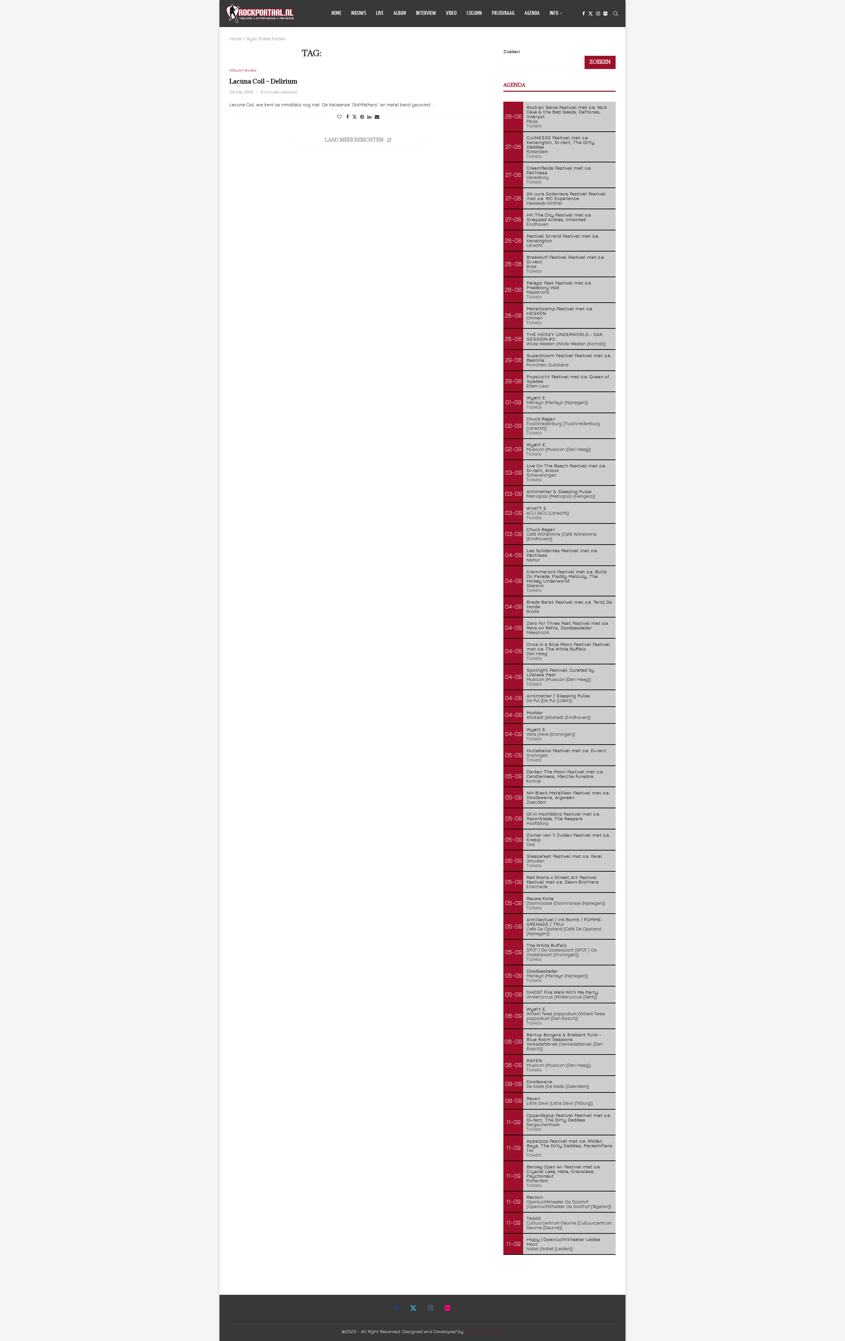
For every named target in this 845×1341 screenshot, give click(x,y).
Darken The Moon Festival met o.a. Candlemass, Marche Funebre (565, 774)
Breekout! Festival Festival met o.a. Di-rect (565, 259)
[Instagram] (598, 13)
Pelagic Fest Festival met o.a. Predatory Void (559, 285)
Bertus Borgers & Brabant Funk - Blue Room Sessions (563, 1037)
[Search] (615, 13)
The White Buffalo (546, 945)
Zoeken (511, 51)
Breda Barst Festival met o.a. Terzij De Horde (569, 604)
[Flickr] (605, 13)
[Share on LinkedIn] (369, 116)
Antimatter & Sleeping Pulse (559, 491)
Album (399, 13)
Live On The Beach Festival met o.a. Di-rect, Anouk (566, 468)
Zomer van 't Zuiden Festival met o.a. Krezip (568, 837)
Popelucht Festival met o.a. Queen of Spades (567, 379)
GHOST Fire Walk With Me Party (562, 992)
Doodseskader (542, 971)
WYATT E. (536, 508)
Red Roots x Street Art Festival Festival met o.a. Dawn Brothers (562, 879)
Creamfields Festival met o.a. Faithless (559, 170)
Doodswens (539, 1081)
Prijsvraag (503, 13)
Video (451, 13)
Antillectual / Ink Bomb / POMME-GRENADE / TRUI (564, 922)
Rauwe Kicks (540, 898)
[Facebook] (583, 13)
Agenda (532, 13)
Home (336, 13)
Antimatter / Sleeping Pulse (558, 695)
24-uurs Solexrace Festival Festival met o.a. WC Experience (566, 196)
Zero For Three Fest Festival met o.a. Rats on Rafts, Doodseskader (567, 625)
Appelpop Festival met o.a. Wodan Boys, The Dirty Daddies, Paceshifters (569, 1143)
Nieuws (358, 13)
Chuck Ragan (540, 418)
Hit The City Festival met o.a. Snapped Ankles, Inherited (559, 217)
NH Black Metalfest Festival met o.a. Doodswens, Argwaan (568, 795)
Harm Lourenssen (484, 1331)
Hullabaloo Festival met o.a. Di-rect (566, 750)
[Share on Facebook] (347, 116)
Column (474, 13)
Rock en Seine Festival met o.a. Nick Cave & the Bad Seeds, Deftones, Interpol (566, 111)
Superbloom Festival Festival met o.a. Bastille (568, 357)
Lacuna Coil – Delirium (263, 81)
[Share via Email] (377, 116)
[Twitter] (590, 13)
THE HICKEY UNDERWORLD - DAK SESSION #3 (564, 336)
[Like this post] (339, 116)
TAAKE (533, 1218)
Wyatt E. (536, 397)
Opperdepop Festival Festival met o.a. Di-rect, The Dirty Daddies (568, 1117)
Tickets (534, 125)
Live (380, 13)
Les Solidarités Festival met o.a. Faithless (562, 553)
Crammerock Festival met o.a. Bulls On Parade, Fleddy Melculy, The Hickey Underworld (566, 576)
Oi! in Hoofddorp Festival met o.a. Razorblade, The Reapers (563, 816)
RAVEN (534, 1060)
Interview (426, 13)
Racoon (534, 1197)
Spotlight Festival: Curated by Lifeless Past (560, 672)
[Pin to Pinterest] (362, 116)
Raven (533, 1098)
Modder (534, 712)
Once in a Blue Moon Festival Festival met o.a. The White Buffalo (568, 646)
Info (554, 13)
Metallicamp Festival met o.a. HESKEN (559, 311)
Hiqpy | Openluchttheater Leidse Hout (563, 1241)
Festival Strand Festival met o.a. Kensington (562, 238)
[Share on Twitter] (354, 116)
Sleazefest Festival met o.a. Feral (564, 856)
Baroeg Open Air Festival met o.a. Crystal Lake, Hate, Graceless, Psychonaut (563, 1171)
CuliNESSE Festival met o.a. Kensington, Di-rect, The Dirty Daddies (560, 142)
